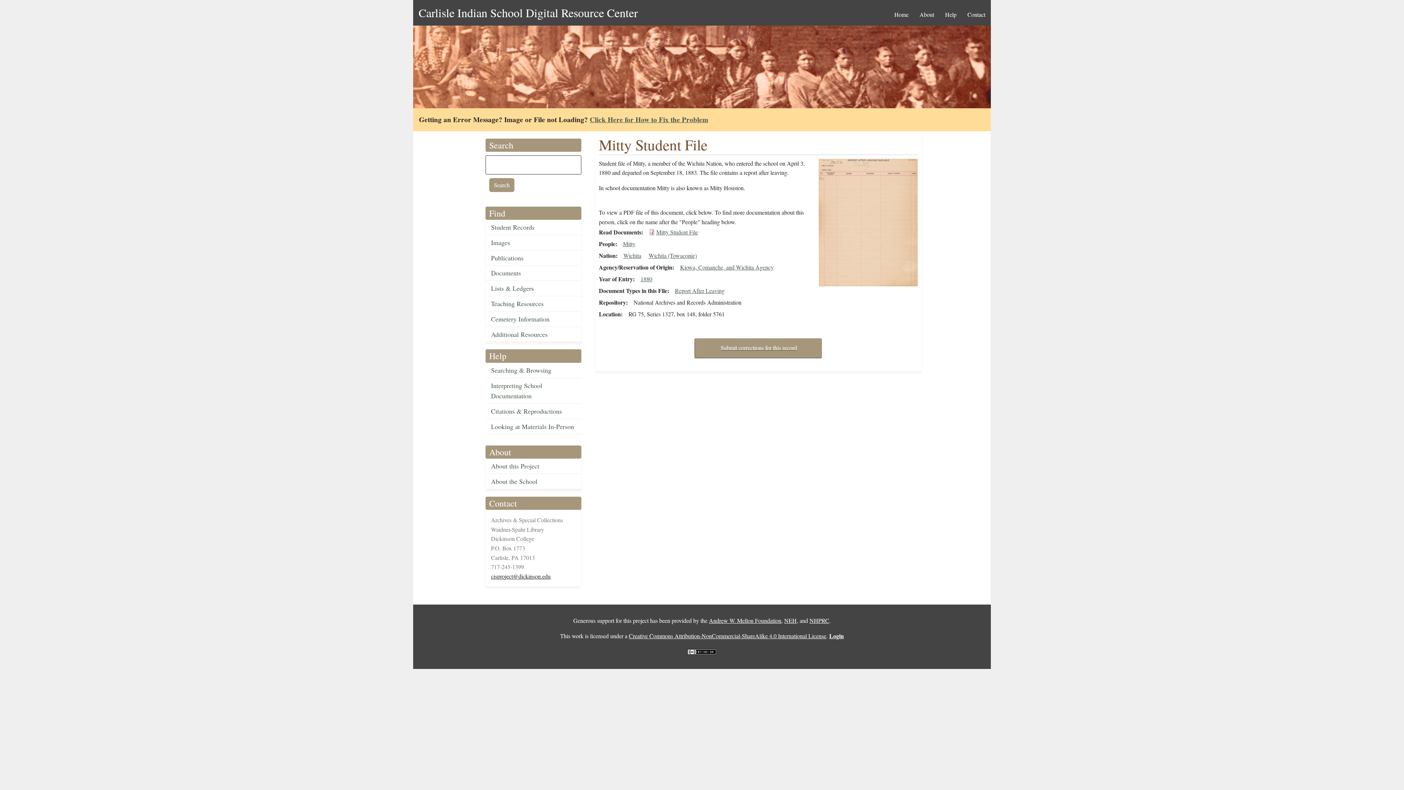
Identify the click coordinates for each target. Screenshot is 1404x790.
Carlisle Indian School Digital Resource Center (528, 12)
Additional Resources (519, 334)
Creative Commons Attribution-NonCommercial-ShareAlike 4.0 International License (727, 636)
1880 (646, 279)
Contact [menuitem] (976, 14)
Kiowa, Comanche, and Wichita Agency (727, 267)
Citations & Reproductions (526, 411)
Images (500, 242)
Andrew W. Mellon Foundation (745, 620)
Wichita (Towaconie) (673, 255)
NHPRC (819, 620)
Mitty (629, 244)
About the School (514, 481)
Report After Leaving (700, 290)
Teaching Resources (517, 303)
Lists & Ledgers (512, 288)
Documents (506, 272)
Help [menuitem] (950, 14)
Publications (507, 257)
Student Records (513, 227)
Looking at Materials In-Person (532, 426)
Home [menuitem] (901, 14)
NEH (790, 620)
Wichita (632, 255)
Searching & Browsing (521, 370)
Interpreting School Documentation (516, 390)
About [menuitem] (927, 14)
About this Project (515, 466)
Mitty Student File (677, 232)
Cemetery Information (520, 319)
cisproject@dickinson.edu (521, 576)
